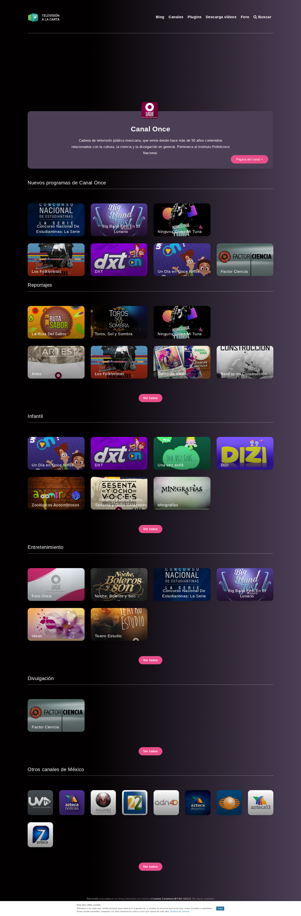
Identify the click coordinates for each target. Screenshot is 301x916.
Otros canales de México (56, 769)
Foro (245, 17)
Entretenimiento (45, 547)
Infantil (35, 416)
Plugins (195, 17)
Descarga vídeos (221, 17)
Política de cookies (179, 911)
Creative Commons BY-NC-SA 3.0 (171, 898)
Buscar (264, 17)
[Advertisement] (150, 64)
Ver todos (150, 398)
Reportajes (40, 285)
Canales (176, 17)
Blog (160, 17)
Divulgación (41, 678)
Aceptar (220, 908)
